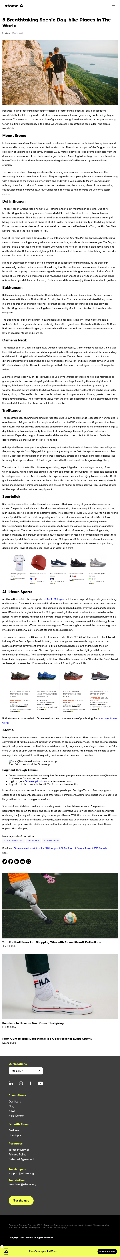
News (12, 1111)
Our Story (15, 1101)
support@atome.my (21, 1173)
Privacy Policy (17, 1154)
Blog (11, 1106)
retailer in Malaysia (53, 599)
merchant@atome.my (22, 1184)
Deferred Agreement (21, 1159)
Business (14, 1130)
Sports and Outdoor (13, 841)
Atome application (35, 781)
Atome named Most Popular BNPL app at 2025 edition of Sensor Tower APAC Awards (60, 848)
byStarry (6, 33)
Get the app (21, 1200)
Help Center (16, 1115)
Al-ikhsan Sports (51, 841)
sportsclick (33, 841)
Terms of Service (19, 1149)
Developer (15, 1135)
